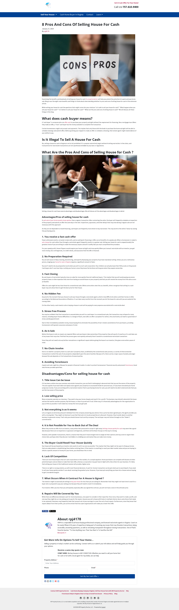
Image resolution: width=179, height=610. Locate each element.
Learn (98, 14)
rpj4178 (46, 31)
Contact (89, 14)
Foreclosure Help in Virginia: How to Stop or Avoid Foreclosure (82, 594)
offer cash (67, 122)
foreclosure (129, 365)
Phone (46, 568)
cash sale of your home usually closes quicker (57, 220)
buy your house (76, 482)
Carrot (103, 607)
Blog (115, 594)
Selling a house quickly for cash (112, 429)
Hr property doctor (92, 99)
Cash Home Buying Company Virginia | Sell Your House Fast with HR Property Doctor (97, 591)
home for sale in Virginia (63, 262)
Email (93, 568)
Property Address (50, 560)
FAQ (127, 591)
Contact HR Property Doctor (60, 591)
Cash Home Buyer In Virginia (71, 14)
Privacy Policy (108, 594)
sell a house (45, 242)
